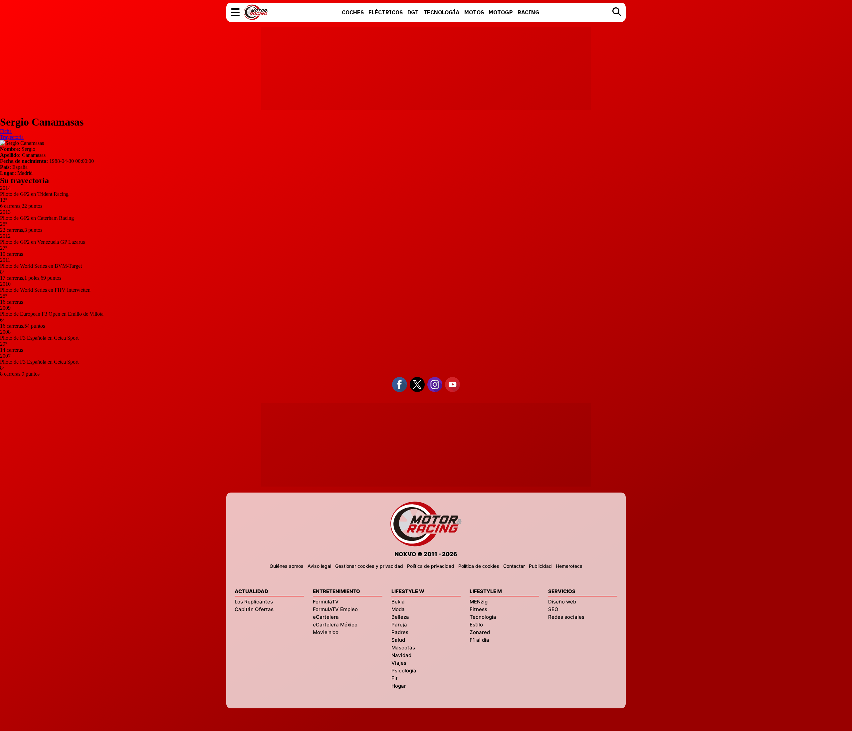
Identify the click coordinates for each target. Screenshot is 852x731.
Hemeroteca (569, 566)
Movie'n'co (325, 632)
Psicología (403, 670)
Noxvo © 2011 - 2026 (426, 554)
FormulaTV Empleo (335, 609)
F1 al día (479, 640)
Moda (398, 609)
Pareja (399, 624)
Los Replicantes (254, 601)
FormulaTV (326, 601)
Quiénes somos (287, 566)
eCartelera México (335, 624)
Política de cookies (478, 566)
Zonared (480, 632)
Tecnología (483, 617)
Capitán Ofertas (254, 609)
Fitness (478, 609)
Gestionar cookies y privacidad (369, 566)
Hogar (398, 686)
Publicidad (540, 566)
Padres (399, 632)
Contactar (514, 566)
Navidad (401, 655)
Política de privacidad (430, 566)
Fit (394, 678)
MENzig (479, 601)
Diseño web (562, 601)
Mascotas (403, 647)
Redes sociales (566, 617)
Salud (398, 640)
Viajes (398, 663)
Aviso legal (319, 566)
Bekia (398, 601)
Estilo (476, 624)
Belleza (400, 617)
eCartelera (326, 617)
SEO (553, 609)
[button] (235, 12)
